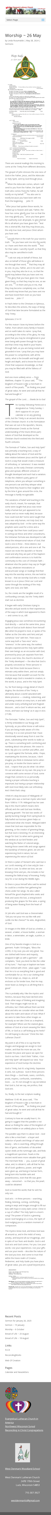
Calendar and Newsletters (17, 1372)
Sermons (9, 44)
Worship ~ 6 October (14, 1329)
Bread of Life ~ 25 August (17, 1333)
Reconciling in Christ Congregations (24, 1430)
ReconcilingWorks (13, 1355)
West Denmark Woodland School (22, 1468)
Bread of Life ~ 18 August (17, 1338)
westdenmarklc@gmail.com (25, 1500)
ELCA (7, 1349)
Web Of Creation (12, 1360)
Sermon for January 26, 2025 (18, 1320)
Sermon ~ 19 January (14, 1325)
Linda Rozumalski (16, 40)
